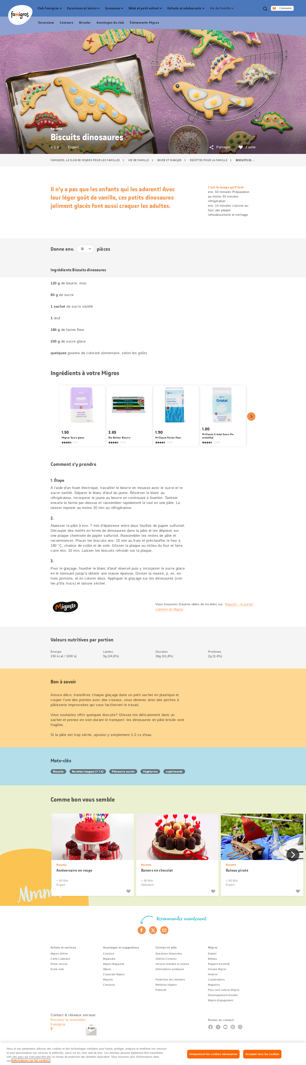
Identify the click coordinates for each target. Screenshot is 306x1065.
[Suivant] (251, 416)
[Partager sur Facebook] (142, 930)
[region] (153, 1054)
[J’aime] (129, 891)
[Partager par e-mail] (164, 930)
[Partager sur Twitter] (153, 930)
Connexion (285, 8)
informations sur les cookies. (31, 1060)
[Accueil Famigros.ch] (20, 15)
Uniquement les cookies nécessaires (213, 1054)
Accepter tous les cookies (262, 1054)
